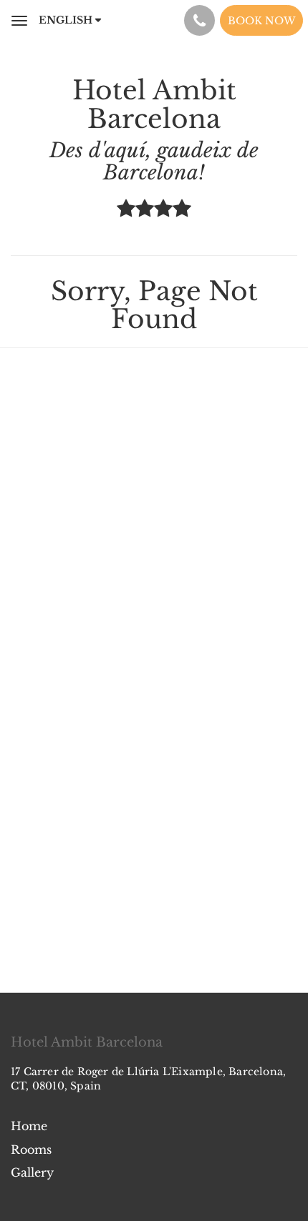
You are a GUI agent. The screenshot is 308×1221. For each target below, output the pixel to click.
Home (29, 1126)
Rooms (31, 1149)
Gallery (32, 1172)
